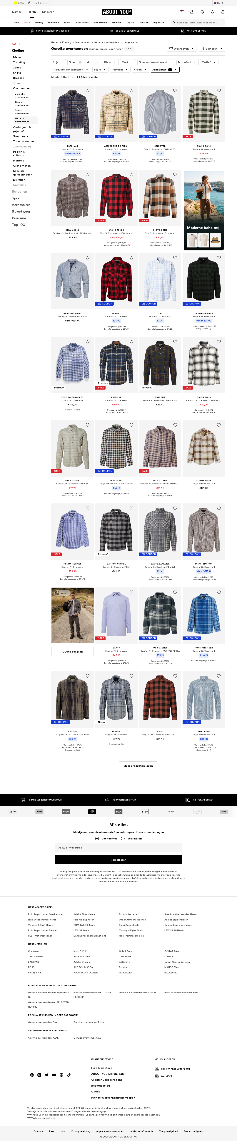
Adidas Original (82, 962)
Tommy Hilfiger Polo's (131, 930)
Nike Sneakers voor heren (42, 919)
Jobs (63, 1131)
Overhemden (82, 42)
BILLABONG (171, 972)
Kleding (66, 42)
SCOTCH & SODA (83, 967)
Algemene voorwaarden (109, 1131)
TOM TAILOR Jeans (84, 925)
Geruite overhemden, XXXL (43, 1037)
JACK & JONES (82, 956)
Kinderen (48, 11)
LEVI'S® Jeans (81, 930)
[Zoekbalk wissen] (222, 22)
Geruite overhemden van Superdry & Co (48, 994)
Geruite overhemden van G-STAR (137, 992)
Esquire (123, 967)
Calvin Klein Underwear (177, 962)
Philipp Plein (34, 972)
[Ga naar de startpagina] (48, 1061)
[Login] (192, 12)
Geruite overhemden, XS (87, 1037)
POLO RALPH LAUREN (86, 972)
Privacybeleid (94, 874)
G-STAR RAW (171, 951)
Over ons (38, 1131)
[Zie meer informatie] (72, 164)
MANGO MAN (171, 967)
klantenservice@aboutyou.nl (117, 878)
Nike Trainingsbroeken (131, 935)
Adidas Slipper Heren (176, 919)
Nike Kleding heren (84, 919)
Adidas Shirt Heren (84, 914)
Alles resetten (90, 76)
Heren (32, 11)
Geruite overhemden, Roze (89, 1022)
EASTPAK (33, 962)
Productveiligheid (193, 1131)
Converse (33, 951)
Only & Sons (125, 951)
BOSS (31, 967)
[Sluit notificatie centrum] (202, 12)
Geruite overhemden (106, 42)
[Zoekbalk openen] (173, 22)
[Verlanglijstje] (212, 12)
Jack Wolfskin (35, 956)
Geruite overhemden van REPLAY (183, 992)
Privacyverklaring (80, 1131)
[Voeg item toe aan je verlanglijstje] (88, 90)
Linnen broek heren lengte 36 (90, 935)
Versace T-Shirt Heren (40, 925)
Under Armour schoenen (132, 919)
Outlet (21, 3)
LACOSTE (124, 962)
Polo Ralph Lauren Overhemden (45, 914)
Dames (16, 11)
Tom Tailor (125, 956)
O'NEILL (168, 956)
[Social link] (32, 1075)
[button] (181, 49)
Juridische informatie (141, 1131)
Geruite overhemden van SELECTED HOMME (48, 1004)
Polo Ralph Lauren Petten (42, 930)
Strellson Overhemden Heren (180, 914)
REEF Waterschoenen (40, 935)
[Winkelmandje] (223, 12)
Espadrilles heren (128, 914)
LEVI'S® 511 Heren (174, 930)
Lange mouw (130, 42)
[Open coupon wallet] (181, 12)
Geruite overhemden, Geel (43, 1022)
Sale (72, 62)
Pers (51, 1131)
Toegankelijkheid (168, 1131)
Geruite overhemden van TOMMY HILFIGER (92, 994)
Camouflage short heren (178, 925)
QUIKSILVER (125, 972)
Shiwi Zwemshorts (129, 925)
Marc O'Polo (80, 951)
